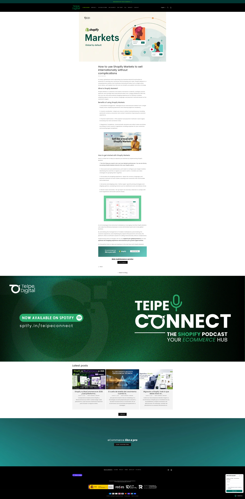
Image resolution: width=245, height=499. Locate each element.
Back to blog (123, 273)
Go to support (122, 262)
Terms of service (134, 496)
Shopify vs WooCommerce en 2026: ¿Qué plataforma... (89, 393)
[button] (93, 7)
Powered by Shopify (119, 496)
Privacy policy (127, 496)
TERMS (126, 469)
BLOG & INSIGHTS (108, 469)
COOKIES (116, 469)
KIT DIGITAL (138, 469)
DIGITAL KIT (131, 469)
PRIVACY (121, 469)
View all (122, 414)
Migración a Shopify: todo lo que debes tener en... (156, 393)
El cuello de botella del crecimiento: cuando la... (122, 393)
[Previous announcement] (73, 2)
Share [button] (101, 266)
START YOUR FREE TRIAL (122, 444)
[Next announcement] (172, 2)
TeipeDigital (112, 496)
